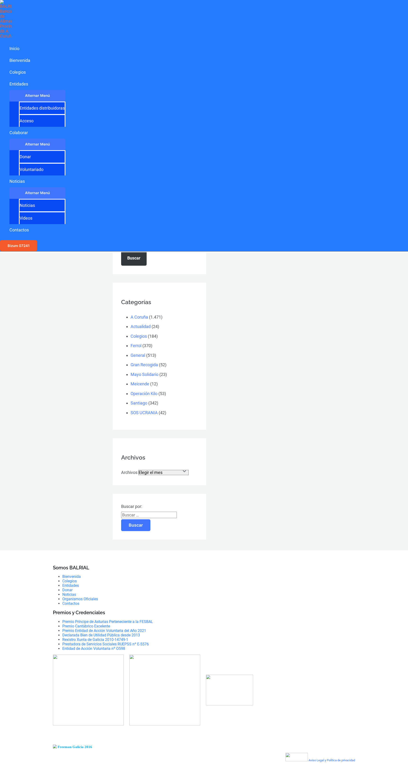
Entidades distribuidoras (42, 108)
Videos (26, 218)
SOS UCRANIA (144, 412)
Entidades (18, 83)
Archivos (129, 472)
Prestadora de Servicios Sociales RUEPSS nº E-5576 (105, 644)
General (138, 355)
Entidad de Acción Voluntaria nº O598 (93, 648)
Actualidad (141, 326)
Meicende (140, 383)
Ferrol (136, 345)
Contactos (19, 229)
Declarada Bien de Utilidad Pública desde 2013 (101, 635)
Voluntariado (31, 169)
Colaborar (18, 132)
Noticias (17, 181)
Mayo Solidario (144, 374)
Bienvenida (19, 60)
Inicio (14, 48)
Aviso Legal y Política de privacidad (332, 760)
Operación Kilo (144, 393)
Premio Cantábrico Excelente (86, 626)
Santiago (139, 403)
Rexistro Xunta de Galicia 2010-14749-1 (95, 639)
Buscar (133, 258)
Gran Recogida (144, 364)
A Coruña (139, 317)
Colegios (17, 72)
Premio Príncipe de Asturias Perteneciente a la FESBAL (107, 621)
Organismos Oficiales (80, 599)
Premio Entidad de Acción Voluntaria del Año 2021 (104, 630)
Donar (25, 156)
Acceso (27, 120)
